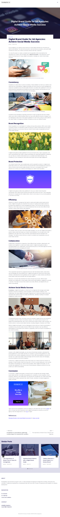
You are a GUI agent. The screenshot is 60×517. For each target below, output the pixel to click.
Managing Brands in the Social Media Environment (20, 418)
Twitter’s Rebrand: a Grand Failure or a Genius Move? (48, 460)
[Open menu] (57, 2)
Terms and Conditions (6, 497)
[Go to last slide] (3, 456)
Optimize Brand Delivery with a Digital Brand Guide (30, 460)
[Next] (57, 456)
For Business (4, 493)
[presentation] (10, 450)
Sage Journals (36, 418)
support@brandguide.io (6, 506)
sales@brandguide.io (5, 505)
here (27, 411)
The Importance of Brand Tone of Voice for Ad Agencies (42, 432)
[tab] (27, 468)
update (47, 408)
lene (10, 44)
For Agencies (4, 495)
